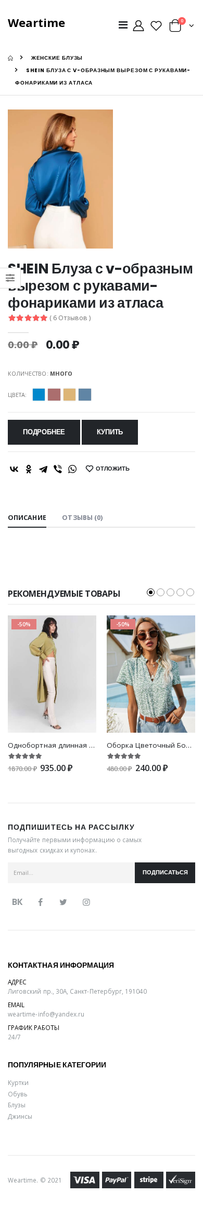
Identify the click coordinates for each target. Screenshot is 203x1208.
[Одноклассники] (28, 469)
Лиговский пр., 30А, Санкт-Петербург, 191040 (77, 991)
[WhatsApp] (72, 469)
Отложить (113, 469)
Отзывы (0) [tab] (82, 517)
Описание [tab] (27, 517)
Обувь (18, 1094)
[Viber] (58, 469)
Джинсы (20, 1116)
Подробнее (44, 432)
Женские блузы (57, 58)
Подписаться (165, 872)
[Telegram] (43, 469)
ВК (17, 902)
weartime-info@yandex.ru (46, 1014)
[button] (181, 27)
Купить (110, 432)
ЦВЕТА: (17, 395)
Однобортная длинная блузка (60, 745)
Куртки (18, 1082)
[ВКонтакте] (14, 469)
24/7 (14, 1037)
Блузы (17, 1105)
